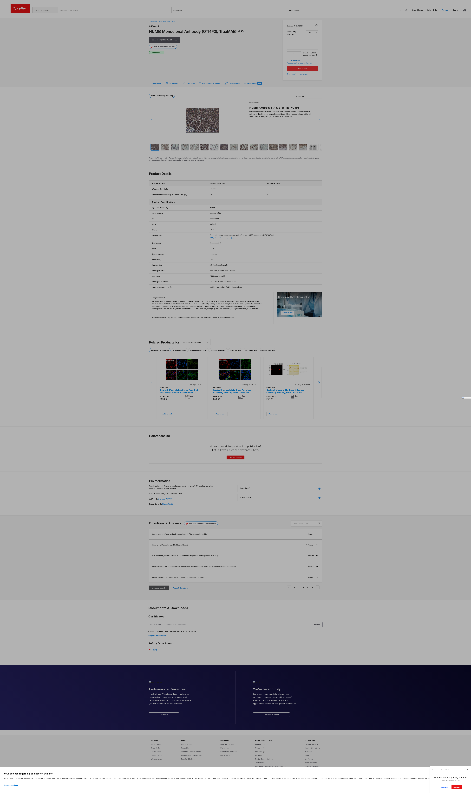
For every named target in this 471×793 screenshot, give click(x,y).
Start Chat (456, 787)
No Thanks (444, 787)
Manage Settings (11, 785)
